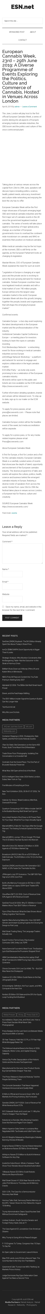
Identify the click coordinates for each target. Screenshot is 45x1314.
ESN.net (22, 6)
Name (5, 569)
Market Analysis (27, 1302)
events (14, 513)
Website (5, 594)
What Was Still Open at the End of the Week (19, 771)
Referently (21, 1305)
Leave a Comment (29, 107)
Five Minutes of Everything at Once (15, 785)
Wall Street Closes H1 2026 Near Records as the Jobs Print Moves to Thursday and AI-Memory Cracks (21, 1183)
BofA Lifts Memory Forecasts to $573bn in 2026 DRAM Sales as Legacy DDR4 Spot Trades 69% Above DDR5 (21, 885)
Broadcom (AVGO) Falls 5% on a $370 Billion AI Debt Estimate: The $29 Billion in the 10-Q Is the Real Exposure (22, 857)
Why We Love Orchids (10, 712)
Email (5, 582)
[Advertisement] (22, 157)
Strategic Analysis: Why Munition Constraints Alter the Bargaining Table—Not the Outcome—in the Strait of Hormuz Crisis (21, 661)
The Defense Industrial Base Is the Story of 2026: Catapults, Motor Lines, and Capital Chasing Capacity (21, 1051)
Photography (31, 1305)
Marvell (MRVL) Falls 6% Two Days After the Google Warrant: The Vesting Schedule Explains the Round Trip (22, 828)
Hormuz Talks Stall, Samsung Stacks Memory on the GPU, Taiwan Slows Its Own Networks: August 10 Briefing (21, 1203)
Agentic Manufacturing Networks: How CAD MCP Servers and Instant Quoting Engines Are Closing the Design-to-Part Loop (22, 922)
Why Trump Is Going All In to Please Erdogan (19, 1238)
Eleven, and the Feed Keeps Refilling (16, 693)
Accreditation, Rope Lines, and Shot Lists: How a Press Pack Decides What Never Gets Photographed (21, 1022)
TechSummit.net (8, 707)
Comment (7, 541)
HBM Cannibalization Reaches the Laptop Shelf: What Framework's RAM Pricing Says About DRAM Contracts (22, 960)
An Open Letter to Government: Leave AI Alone (20, 1252)
